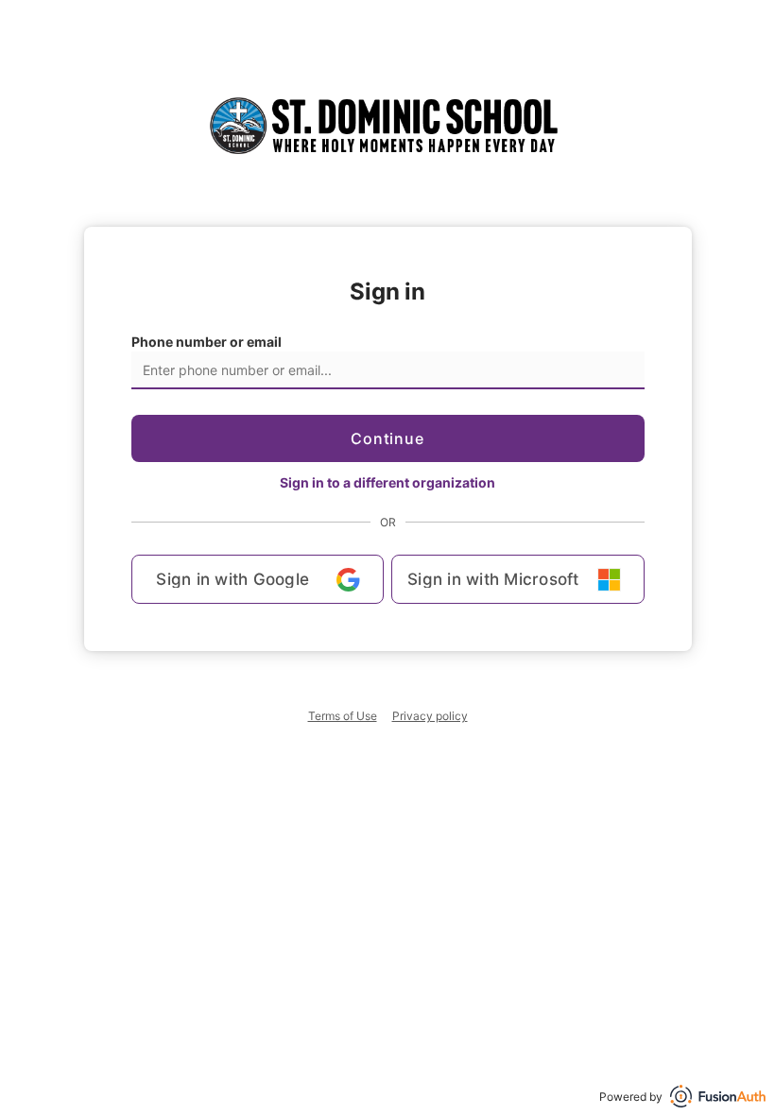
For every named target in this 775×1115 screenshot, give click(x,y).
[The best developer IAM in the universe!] (718, 1096)
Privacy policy (430, 716)
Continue (387, 438)
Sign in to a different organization (387, 482)
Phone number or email (206, 342)
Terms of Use (342, 716)
